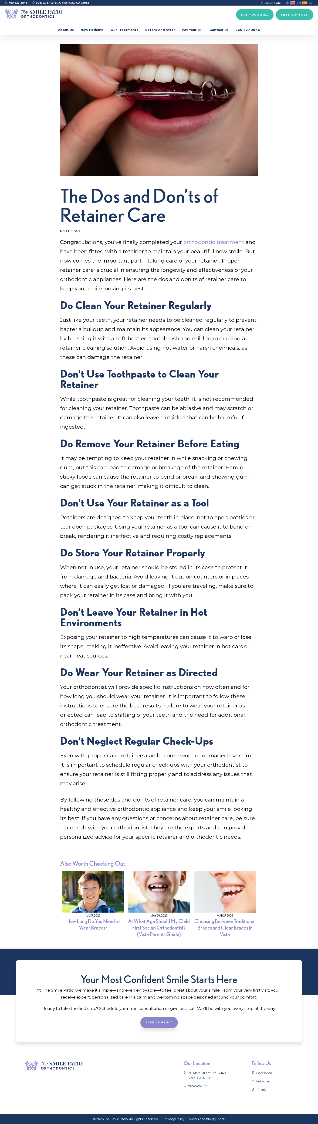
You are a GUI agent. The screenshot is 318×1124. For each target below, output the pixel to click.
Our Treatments (124, 30)
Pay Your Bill (192, 30)
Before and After (160, 30)
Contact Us (219, 30)
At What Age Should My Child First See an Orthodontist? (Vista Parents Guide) (159, 927)
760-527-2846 (18, 3)
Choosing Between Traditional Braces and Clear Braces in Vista (225, 927)
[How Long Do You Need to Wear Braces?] (93, 911)
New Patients (92, 30)
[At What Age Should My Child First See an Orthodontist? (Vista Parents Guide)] (159, 911)
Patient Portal (272, 3)
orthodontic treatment (213, 242)
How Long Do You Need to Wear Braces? (93, 924)
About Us (66, 30)
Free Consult (159, 1022)
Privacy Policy (174, 1119)
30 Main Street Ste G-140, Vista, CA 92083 (62, 3)
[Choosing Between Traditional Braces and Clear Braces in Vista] (225, 911)
